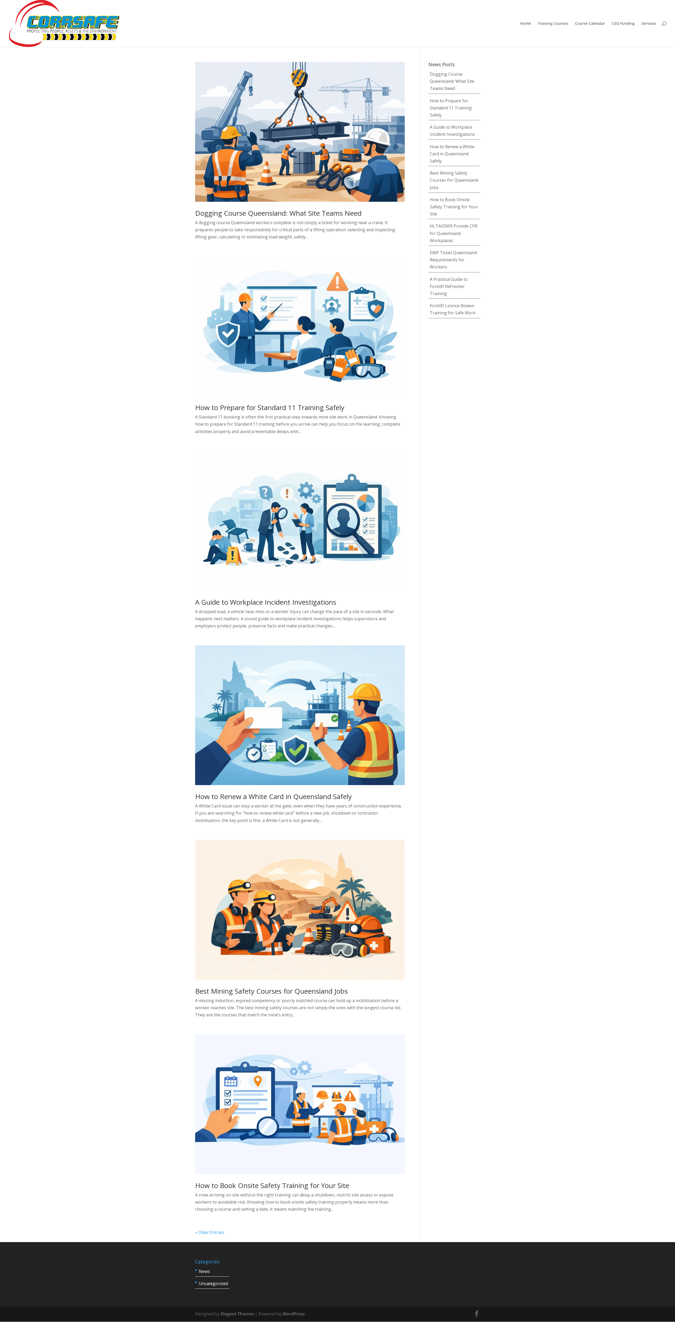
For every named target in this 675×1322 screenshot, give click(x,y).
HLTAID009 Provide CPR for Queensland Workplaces (454, 233)
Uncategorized (213, 1283)
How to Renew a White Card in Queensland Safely (273, 796)
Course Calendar (590, 24)
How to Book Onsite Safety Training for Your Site (272, 1185)
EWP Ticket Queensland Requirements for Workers (453, 260)
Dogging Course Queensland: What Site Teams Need (278, 213)
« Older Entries (209, 1232)
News (204, 1271)
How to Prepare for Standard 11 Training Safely (269, 407)
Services (649, 24)
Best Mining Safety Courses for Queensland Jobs (271, 991)
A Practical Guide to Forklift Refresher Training (449, 286)
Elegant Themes (237, 1314)
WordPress (294, 1314)
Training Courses (553, 24)
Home (525, 24)
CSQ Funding (623, 24)
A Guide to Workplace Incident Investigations (265, 602)
